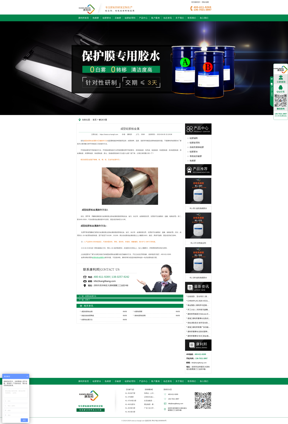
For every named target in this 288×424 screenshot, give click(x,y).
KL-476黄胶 (129, 397)
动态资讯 (167, 18)
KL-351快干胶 (130, 393)
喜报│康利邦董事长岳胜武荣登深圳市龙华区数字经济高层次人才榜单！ (198, 318)
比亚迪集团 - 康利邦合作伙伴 (149, 400)
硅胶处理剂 (130, 18)
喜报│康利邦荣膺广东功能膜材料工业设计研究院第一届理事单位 (198, 327)
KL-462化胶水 (130, 404)
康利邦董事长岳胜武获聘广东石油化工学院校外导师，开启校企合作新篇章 (198, 332)
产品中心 (143, 18)
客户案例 (155, 18)
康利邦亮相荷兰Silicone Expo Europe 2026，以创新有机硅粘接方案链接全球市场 (198, 314)
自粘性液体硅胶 (197, 147)
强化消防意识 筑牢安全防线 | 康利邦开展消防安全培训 (198, 323)
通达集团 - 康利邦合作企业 (149, 404)
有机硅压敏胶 (196, 156)
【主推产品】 (130, 389)
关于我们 (180, 18)
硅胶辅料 (194, 138)
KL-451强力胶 (130, 412)
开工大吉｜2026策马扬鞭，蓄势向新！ (198, 310)
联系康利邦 (195, 2)
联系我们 (192, 18)
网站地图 (205, 2)
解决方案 (103, 120)
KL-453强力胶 (130, 408)
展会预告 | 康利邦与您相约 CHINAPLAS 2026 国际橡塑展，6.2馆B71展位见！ (198, 305)
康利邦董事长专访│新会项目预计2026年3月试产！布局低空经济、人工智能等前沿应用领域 (198, 336)
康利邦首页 (83, 18)
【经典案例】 (149, 389)
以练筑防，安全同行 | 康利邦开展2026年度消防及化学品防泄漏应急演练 (198, 296)
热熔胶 (96, 18)
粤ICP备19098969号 (159, 421)
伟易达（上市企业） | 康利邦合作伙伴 (149, 393)
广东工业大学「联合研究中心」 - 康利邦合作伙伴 (149, 408)
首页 (95, 120)
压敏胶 (118, 18)
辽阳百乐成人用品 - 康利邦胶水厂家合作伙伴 (149, 397)
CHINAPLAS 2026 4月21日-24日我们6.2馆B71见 (198, 301)
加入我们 (204, 18)
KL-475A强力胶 (130, 400)
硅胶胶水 (107, 18)
